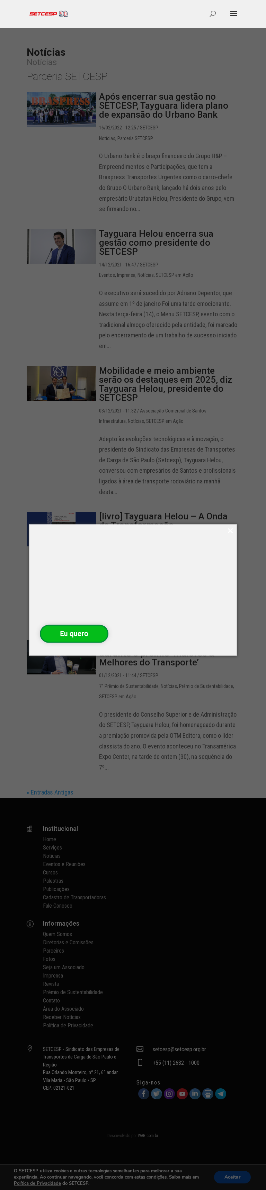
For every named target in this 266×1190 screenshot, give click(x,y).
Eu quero (74, 633)
